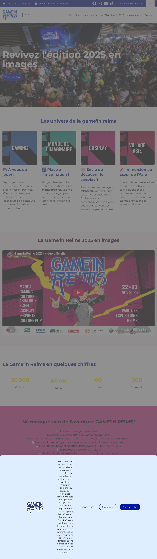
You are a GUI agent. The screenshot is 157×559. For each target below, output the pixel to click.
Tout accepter (130, 507)
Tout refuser (108, 507)
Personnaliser (87, 507)
